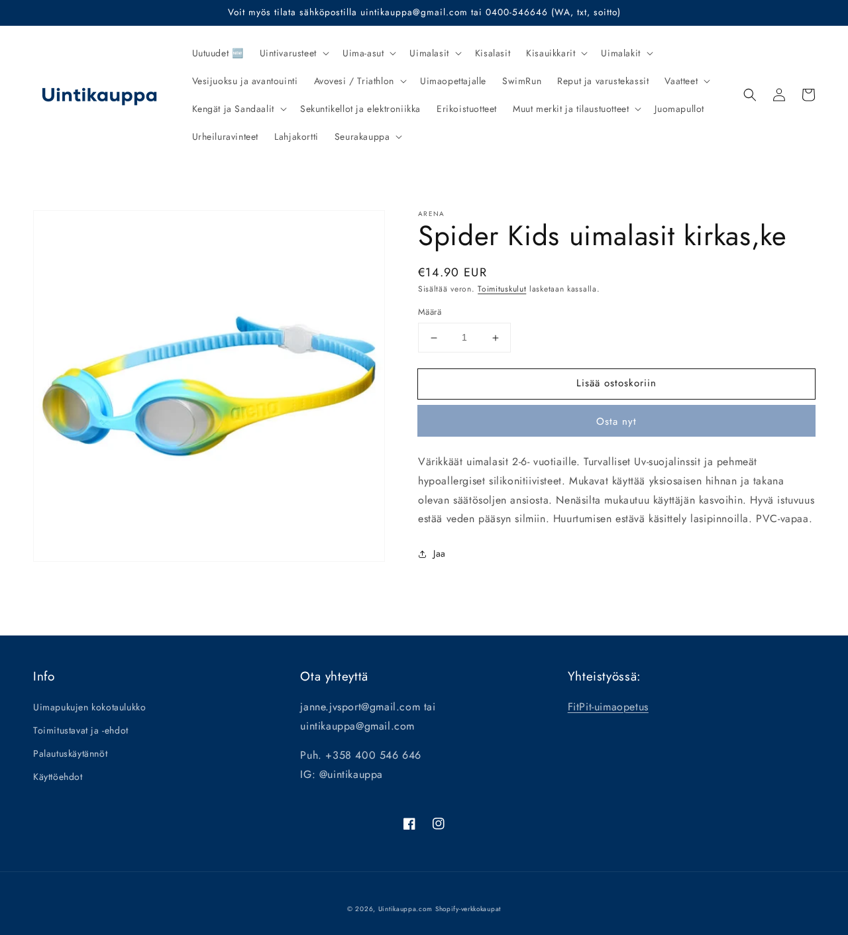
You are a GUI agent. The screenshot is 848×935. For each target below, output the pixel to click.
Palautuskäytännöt (70, 753)
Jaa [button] (439, 553)
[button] (293, 53)
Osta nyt (616, 421)
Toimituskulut (502, 289)
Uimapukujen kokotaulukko (89, 707)
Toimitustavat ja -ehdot (81, 730)
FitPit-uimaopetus (608, 706)
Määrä (429, 312)
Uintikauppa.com (405, 909)
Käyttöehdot (58, 776)
